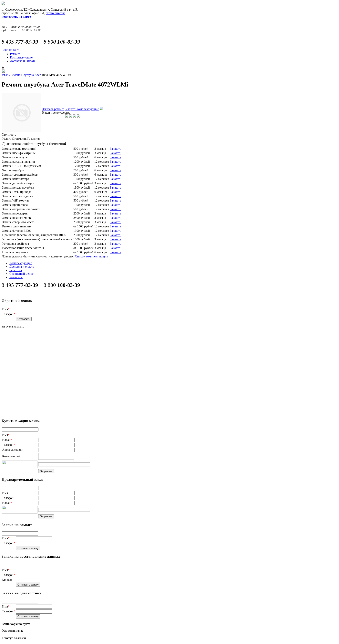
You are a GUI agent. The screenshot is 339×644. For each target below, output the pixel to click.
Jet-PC (6, 75)
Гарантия (15, 270)
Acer (38, 75)
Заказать (115, 148)
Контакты (16, 277)
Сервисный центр (21, 273)
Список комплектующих (91, 256)
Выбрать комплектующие (82, 109)
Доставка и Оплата (23, 61)
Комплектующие (21, 57)
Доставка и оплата (21, 266)
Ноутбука (27, 75)
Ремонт (15, 54)
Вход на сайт (10, 49)
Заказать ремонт (53, 109)
